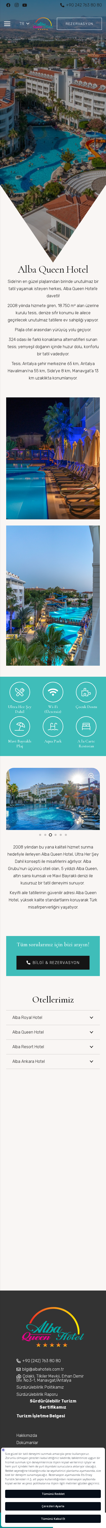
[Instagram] (16, 5)
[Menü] (7, 23)
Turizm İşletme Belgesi (40, 1416)
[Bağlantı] (43, 23)
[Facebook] (8, 5)
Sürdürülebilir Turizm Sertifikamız (53, 1404)
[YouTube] (25, 5)
